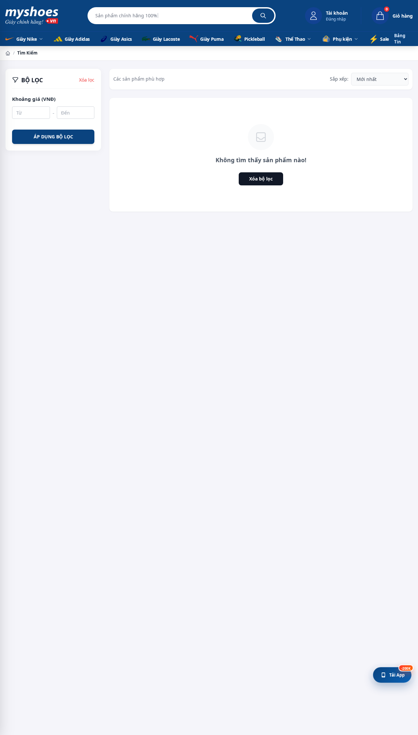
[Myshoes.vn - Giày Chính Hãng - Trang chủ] (31, 16)
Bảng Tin (399, 39)
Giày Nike (26, 39)
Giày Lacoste (166, 39)
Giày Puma (211, 39)
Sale (379, 38)
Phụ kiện (342, 39)
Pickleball (254, 39)
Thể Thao (295, 39)
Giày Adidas (77, 39)
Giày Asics (120, 39)
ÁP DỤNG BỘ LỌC (53, 136)
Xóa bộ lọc (261, 179)
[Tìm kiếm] (263, 15)
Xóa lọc (86, 80)
